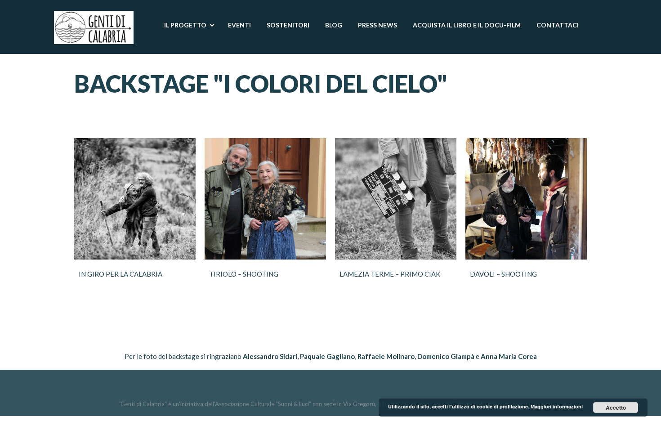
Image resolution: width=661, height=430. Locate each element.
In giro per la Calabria (120, 274)
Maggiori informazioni (557, 406)
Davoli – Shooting (503, 274)
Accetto (616, 407)
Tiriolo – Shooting (243, 274)
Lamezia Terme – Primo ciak (389, 274)
